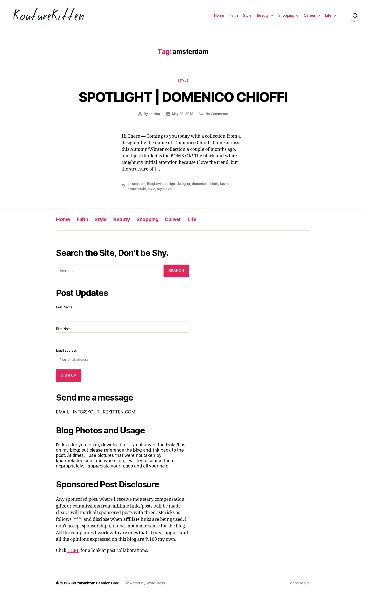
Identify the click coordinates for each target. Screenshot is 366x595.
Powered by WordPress (145, 583)
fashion (225, 184)
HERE (73, 550)
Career (310, 15)
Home (219, 15)
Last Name (64, 307)
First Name (64, 329)
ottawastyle (137, 189)
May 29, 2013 (182, 114)
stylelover (165, 189)
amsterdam (136, 184)
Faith (234, 15)
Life (328, 15)
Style (247, 15)
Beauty (263, 15)
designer (183, 184)
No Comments (216, 114)
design (169, 184)
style (151, 189)
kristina (154, 114)
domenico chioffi (205, 184)
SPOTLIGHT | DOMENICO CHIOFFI (183, 97)
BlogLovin (155, 184)
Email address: (67, 350)
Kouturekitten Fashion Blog (95, 583)
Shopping (286, 15)
